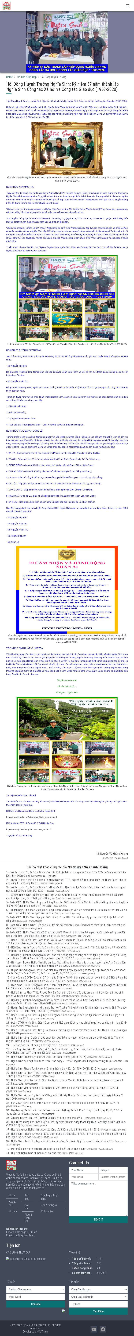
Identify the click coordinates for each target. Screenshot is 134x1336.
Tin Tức (27, 1197)
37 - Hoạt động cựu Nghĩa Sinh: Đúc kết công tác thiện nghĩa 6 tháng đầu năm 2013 (52, 1129)
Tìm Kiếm (98, 1311)
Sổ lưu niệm (46, 1211)
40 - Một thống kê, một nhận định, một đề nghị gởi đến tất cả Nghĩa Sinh (46, 1148)
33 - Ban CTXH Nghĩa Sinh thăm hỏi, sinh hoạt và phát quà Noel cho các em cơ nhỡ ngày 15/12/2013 (62, 1102)
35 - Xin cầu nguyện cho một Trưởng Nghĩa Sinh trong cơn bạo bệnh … (45, 1118)
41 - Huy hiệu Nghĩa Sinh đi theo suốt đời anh (31, 1153)
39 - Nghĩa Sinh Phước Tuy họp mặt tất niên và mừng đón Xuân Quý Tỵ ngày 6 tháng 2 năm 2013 (60, 1141)
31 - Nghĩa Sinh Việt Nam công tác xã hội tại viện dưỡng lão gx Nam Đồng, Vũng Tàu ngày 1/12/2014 (62, 1087)
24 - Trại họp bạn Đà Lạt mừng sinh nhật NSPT (32, 1045)
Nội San (27, 1206)
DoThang (43, 1331)
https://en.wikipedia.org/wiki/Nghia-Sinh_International (31, 817)
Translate (36, 1304)
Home (9, 77)
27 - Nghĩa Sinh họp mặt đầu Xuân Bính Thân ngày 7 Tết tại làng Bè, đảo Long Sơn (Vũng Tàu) (58, 1061)
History (13, 1211)
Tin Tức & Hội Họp (27, 77)
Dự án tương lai (48, 1205)
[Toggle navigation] (127, 5)
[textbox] (35, 1297)
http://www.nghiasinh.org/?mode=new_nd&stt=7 (28, 829)
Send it (98, 1219)
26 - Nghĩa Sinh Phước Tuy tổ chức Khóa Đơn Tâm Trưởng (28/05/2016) (46, 1057)
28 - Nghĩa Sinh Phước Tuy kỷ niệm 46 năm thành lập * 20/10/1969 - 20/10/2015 (51, 1068)
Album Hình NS (28, 1218)
